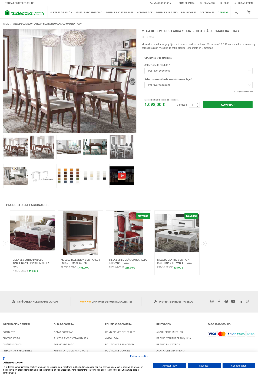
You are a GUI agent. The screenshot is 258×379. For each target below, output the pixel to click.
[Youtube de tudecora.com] (234, 301)
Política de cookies (139, 356)
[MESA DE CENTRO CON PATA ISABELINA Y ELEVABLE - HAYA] (177, 233)
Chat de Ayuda (11, 338)
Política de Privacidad (119, 344)
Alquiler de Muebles (169, 332)
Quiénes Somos (12, 344)
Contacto (9, 332)
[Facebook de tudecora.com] (219, 301)
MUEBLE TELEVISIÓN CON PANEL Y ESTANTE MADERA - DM (80, 261)
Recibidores (188, 12)
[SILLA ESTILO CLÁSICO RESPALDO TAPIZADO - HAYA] (128, 233)
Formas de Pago (64, 344)
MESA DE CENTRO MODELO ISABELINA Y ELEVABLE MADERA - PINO (31, 263)
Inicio (6, 23)
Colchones (207, 12)
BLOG (226, 3)
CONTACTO (209, 3)
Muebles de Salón (60, 12)
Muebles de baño (167, 12)
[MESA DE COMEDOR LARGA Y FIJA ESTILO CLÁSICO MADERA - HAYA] (69, 81)
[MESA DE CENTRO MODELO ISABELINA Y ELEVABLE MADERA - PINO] (32, 233)
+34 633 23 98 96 (162, 3)
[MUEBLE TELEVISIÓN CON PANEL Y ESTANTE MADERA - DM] (80, 233)
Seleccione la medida (157, 65)
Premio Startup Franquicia (173, 338)
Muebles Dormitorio (89, 12)
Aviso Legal (112, 338)
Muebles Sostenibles (119, 12)
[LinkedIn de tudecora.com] (241, 301)
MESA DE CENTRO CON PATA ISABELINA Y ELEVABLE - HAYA (174, 261)
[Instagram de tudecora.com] (212, 301)
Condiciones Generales (120, 332)
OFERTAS (223, 12)
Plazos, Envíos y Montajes (71, 338)
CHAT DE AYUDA (186, 3)
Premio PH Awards (168, 344)
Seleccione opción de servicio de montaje (168, 79)
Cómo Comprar (63, 332)
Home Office (145, 12)
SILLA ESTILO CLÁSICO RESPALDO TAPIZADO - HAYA (128, 261)
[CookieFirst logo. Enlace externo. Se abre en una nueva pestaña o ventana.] (4, 358)
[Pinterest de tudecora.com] (226, 301)
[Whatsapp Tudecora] (248, 301)
